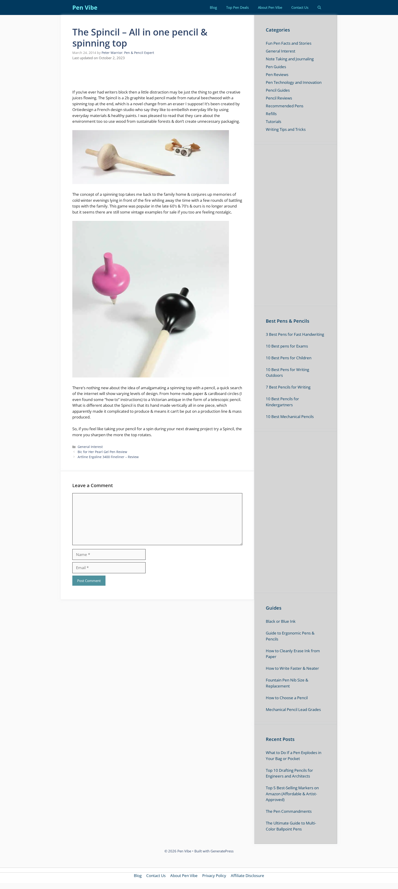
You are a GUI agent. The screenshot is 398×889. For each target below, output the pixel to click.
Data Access (199, 524)
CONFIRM (167, 506)
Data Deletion (173, 524)
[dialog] (199, 444)
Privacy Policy (225, 524)
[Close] (278, 365)
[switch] (256, 438)
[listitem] (199, 427)
